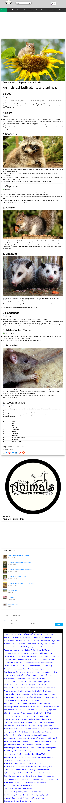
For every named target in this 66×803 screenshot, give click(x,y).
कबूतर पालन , (52, 710)
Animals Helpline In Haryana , (15, 697)
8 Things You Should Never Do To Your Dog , (20, 770)
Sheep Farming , (42, 710)
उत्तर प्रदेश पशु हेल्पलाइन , (50, 697)
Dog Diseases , (34, 700)
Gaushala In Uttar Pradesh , (22, 713)
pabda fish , (22, 669)
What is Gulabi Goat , (11, 681)
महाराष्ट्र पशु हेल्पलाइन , (36, 703)
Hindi (47, 10)
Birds (31, 10)
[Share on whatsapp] (4, 452)
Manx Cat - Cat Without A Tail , (34, 754)
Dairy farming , (9, 672)
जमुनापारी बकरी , (56, 640)
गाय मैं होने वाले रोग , (9, 710)
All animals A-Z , (10, 678)
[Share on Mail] (19, 452)
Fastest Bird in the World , (40, 650)
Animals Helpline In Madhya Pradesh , (39, 691)
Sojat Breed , (31, 644)
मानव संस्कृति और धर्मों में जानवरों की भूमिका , (16, 798)
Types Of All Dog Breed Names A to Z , (18, 741)
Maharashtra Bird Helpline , (41, 716)
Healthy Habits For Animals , (14, 795)
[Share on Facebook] (6, 453)
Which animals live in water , (14, 663)
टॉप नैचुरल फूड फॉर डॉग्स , (44, 726)
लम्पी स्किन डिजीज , (35, 719)
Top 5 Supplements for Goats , (15, 738)
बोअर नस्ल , (30, 672)
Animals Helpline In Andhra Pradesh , (17, 694)
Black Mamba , (9, 776)
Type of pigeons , (10, 669)
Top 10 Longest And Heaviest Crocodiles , (19, 748)
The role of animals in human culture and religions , (23, 763)
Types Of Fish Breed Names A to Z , (47, 741)
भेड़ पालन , (31, 710)
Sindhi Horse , (50, 644)
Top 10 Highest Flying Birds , (46, 748)
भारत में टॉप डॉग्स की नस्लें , (47, 722)
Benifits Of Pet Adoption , (30, 779)
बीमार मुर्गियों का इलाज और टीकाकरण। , (40, 685)
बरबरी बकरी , (49, 637)
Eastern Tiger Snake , (12, 779)
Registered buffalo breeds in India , (17, 650)
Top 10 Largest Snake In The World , (17, 751)
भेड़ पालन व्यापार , (47, 719)
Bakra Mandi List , (10, 634)
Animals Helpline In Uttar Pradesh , (17, 688)
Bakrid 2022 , (35, 707)
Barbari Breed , (9, 640)
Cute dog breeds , (10, 659)
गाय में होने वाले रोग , (45, 795)
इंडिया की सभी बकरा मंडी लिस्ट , (27, 634)
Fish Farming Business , (50, 729)
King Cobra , (20, 776)
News (54, 10)
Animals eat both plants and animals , (40, 663)
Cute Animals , (23, 653)
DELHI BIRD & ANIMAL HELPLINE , (16, 716)
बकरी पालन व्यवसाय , (22, 719)
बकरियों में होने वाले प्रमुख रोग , (38, 798)
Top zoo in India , (49, 659)
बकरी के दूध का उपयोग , (10, 732)
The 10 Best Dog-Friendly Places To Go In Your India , (23, 792)
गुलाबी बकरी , (47, 681)
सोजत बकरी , (22, 644)
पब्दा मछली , (44, 675)
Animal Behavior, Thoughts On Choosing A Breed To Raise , (25, 782)
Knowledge (39, 10)
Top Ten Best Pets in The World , (16, 703)
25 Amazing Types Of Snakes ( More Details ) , (20, 773)
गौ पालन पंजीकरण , (9, 719)
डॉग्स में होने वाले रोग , (32, 795)
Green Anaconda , (43, 770)
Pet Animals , (34, 653)
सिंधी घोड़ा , (41, 644)
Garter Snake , (31, 776)
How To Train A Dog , (33, 729)
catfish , (48, 672)
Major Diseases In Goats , (13, 754)
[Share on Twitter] (13, 452)
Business (62, 10)
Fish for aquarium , (47, 653)
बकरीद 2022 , (48, 703)
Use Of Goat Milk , (25, 732)
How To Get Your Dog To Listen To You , (18, 785)
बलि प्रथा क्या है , (24, 707)
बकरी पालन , (55, 672)
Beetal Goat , (50, 634)
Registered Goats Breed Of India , (16, 647)
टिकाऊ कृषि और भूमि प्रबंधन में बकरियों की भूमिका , (18, 801)
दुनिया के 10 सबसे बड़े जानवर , (12, 744)
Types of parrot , (46, 669)
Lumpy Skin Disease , (12, 722)
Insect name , (44, 656)
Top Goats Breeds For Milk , (42, 751)
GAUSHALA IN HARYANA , (43, 713)
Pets (19, 10)
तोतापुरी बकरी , (27, 637)
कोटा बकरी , (19, 640)
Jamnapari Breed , (10, 644)
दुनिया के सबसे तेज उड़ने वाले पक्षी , (26, 678)
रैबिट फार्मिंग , (7, 713)
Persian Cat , (39, 672)
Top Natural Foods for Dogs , (14, 729)
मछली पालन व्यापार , (9, 726)
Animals (11, 10)
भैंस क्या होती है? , (38, 681)
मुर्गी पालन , (29, 675)
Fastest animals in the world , (14, 656)
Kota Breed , (28, 640)
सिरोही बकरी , (8, 637)
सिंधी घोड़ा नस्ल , (20, 672)
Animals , (36, 675)
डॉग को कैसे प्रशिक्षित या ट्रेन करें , (26, 726)
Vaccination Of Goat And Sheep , (35, 735)
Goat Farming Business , (29, 722)
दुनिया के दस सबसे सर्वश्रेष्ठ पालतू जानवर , (16, 700)
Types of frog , (55, 656)
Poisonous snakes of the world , (30, 659)
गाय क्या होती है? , (9, 685)
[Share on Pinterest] (9, 452)
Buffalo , (52, 675)
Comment (59, 624)
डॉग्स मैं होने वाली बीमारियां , (34, 697)
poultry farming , (10, 675)
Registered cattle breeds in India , (42, 647)
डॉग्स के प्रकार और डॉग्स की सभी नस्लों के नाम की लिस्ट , (44, 738)
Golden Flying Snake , (46, 776)
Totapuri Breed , (38, 637)
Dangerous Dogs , (10, 653)
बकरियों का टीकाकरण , (21, 685)
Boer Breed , (45, 640)
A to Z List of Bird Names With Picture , (18, 789)
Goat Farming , (33, 669)
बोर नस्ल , (37, 640)
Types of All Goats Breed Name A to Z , (36, 744)
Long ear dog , (47, 666)
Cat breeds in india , (11, 666)
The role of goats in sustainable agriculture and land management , (28, 766)
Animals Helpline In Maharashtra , (43, 688)
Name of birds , (32, 656)
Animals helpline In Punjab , (14, 691)
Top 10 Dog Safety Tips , (49, 779)
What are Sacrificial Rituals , (51, 707)
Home (3, 10)
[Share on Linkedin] (16, 452)
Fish (25, 10)
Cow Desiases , (21, 710)
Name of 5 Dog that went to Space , (17, 760)
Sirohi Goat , (17, 637)
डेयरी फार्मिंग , (21, 675)
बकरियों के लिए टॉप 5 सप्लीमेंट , (12, 735)
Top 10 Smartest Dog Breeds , (42, 757)
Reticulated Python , (46, 773)
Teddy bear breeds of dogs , (30, 666)
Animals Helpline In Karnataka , (43, 694)
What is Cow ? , (26, 681)
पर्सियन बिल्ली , (41, 678)
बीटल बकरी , (40, 634)
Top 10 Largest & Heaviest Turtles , (17, 757)
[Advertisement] (33, 25)
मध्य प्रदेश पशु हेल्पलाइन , (11, 707)
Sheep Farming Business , (42, 732)
